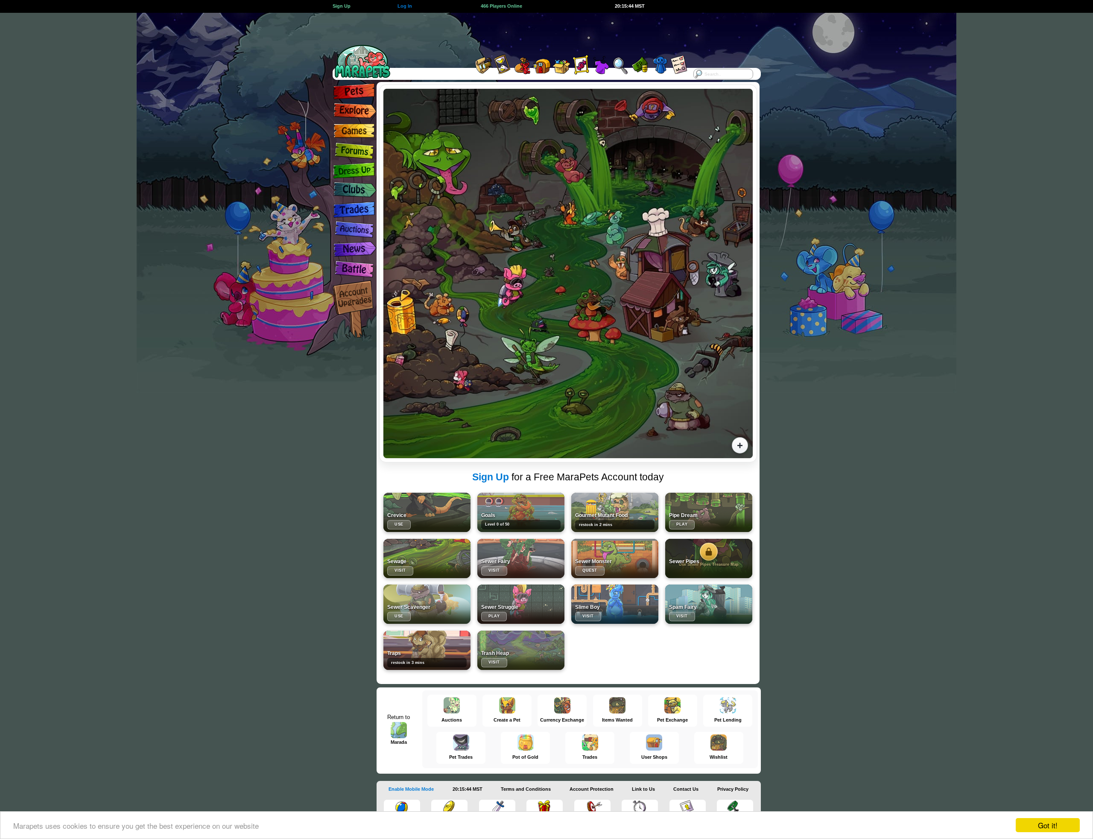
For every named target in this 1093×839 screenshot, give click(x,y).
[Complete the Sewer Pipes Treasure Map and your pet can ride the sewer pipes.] (708, 558)
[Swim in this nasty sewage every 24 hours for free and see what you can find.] (427, 558)
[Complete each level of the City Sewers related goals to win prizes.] (520, 512)
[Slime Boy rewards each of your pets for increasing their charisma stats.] (614, 604)
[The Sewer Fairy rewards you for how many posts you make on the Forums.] (520, 558)
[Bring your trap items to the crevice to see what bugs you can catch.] (427, 512)
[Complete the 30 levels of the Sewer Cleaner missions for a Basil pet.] (427, 604)
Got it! (1048, 825)
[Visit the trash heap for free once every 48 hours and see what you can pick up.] (520, 650)
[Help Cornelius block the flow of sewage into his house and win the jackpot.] (708, 512)
